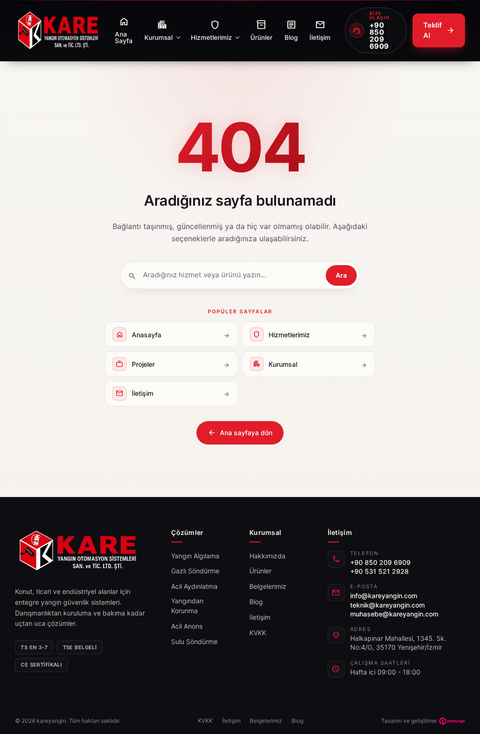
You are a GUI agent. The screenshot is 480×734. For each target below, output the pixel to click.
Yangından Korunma (187, 606)
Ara (341, 275)
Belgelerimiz (267, 586)
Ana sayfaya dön (240, 433)
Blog (256, 602)
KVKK (257, 633)
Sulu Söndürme (194, 641)
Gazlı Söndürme (195, 571)
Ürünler (260, 571)
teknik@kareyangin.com (387, 605)
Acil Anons (186, 626)
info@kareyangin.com (383, 596)
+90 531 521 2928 (379, 571)
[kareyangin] (58, 30)
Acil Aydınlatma (194, 586)
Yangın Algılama (195, 556)
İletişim (259, 617)
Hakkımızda (267, 556)
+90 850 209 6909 (380, 562)
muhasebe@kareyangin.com (394, 614)
